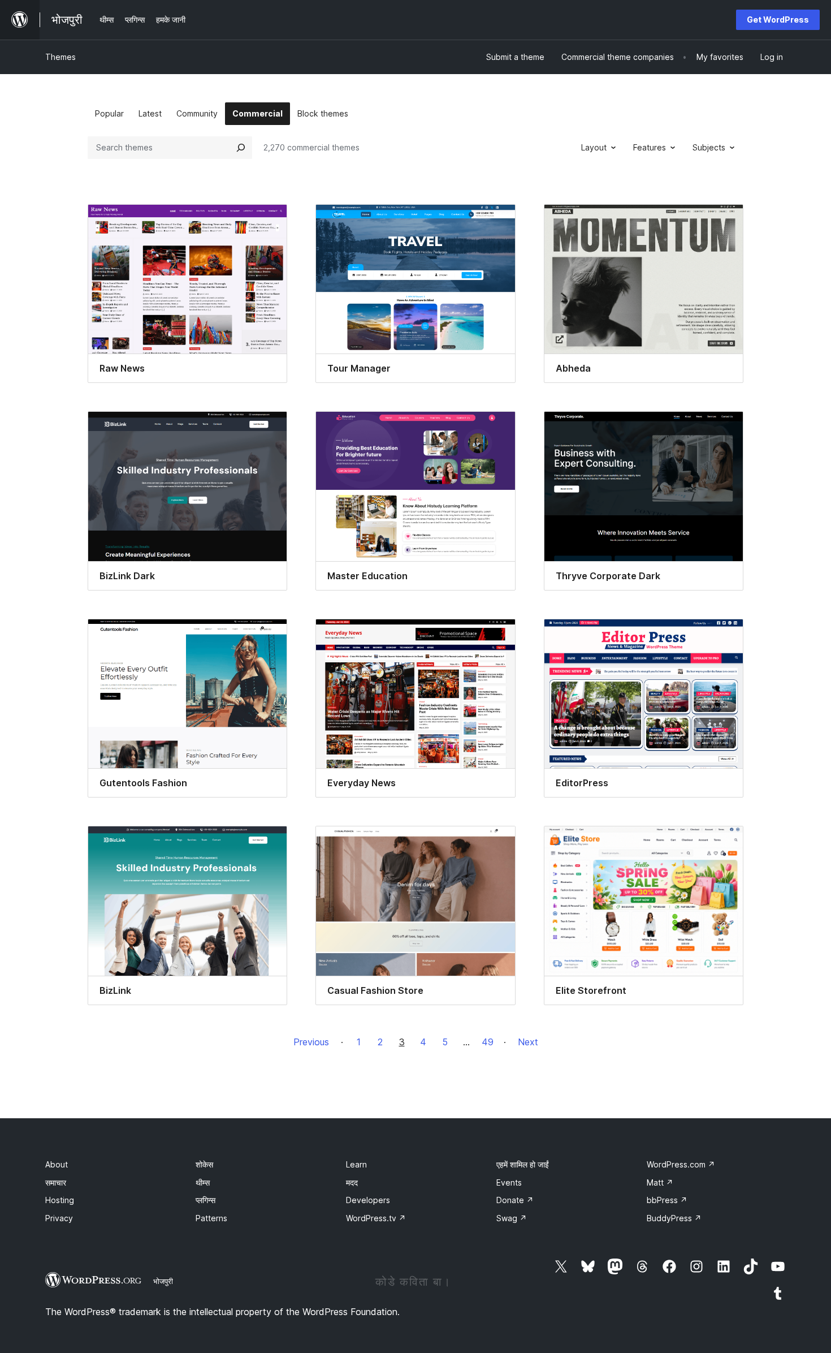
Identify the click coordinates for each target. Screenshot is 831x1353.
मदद (352, 1182)
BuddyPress (674, 1218)
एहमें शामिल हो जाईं (522, 1164)
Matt (660, 1182)
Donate (515, 1200)
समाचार (55, 1182)
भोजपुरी (163, 1281)
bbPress (667, 1200)
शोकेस (204, 1164)
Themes (60, 57)
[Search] (241, 147)
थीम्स (203, 1182)
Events (509, 1182)
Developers (368, 1200)
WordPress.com (681, 1164)
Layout (594, 147)
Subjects (708, 147)
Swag (511, 1218)
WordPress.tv (376, 1218)
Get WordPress (778, 19)
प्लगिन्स (205, 1200)
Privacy (59, 1218)
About (56, 1164)
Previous (311, 1042)
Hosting (59, 1200)
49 (488, 1042)
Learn (356, 1164)
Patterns (211, 1218)
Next (528, 1042)
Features (649, 147)
